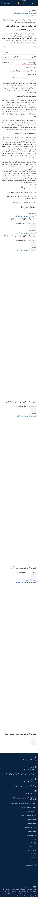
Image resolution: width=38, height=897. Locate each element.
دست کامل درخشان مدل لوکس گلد (21, 42)
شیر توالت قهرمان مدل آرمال (22, 568)
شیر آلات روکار (14, 20)
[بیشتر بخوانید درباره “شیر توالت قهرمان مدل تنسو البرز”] (33, 742)
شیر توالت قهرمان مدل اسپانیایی (21, 401)
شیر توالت (5, 20)
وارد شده (18, 202)
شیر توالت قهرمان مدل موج (23, 218)
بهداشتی (22, 20)
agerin (34, 896)
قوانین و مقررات (31, 850)
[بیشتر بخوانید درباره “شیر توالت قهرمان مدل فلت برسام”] (33, 244)
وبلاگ (34, 839)
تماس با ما (33, 846)
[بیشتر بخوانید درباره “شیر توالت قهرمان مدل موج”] (33, 226)
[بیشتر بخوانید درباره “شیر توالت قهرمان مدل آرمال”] (33, 576)
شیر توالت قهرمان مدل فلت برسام (20, 235)
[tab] (22, 78)
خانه (35, 20)
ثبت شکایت (33, 853)
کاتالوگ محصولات (31, 865)
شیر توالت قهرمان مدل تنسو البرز (20, 734)
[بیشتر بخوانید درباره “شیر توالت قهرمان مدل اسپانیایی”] (33, 410)
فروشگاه (29, 20)
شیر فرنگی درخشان (16, 70)
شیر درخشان (27, 70)
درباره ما (33, 843)
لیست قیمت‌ (32, 861)
